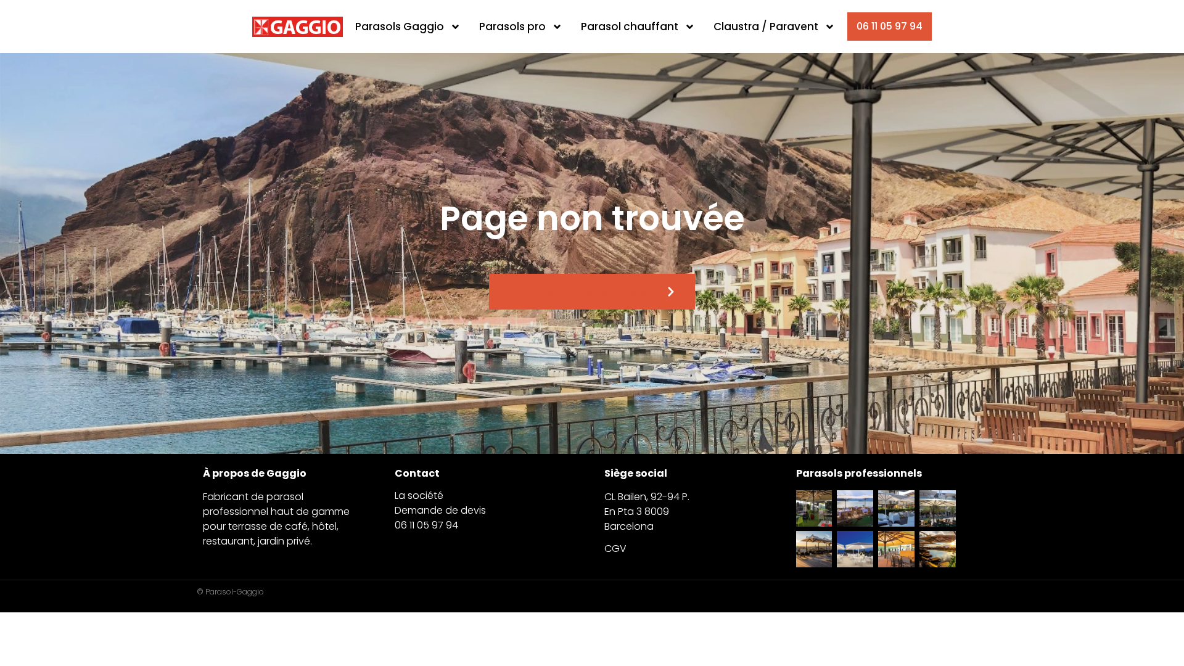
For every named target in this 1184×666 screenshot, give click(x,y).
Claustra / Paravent (765, 26)
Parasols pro (512, 26)
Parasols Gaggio (399, 26)
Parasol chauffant (629, 26)
